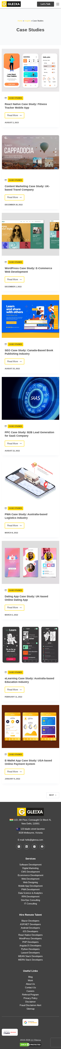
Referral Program (30, 994)
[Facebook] (42, 846)
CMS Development (30, 871)
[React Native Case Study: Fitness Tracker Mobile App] (30, 70)
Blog (30, 977)
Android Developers (30, 928)
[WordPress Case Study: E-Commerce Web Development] (30, 234)
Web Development (30, 879)
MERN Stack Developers (30, 959)
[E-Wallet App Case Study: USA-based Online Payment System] (30, 726)
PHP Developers (30, 942)
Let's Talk (45, 4)
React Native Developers (30, 935)
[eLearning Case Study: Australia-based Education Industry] (30, 644)
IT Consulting (30, 903)
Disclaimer (30, 1001)
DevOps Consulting (30, 900)
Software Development (30, 864)
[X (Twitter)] (19, 846)
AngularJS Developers (30, 945)
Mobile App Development (30, 886)
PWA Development (30, 889)
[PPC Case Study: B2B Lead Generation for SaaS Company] (30, 398)
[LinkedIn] (26, 846)
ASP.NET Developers (30, 924)
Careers (30, 991)
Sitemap (30, 1008)
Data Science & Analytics (30, 893)
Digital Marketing (30, 868)
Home (20, 21)
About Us (30, 984)
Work (30, 980)
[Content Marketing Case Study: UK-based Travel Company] (30, 152)
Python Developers (30, 949)
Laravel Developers (30, 952)
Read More (14, 116)
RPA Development (30, 896)
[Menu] (57, 4)
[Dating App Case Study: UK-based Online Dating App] (30, 562)
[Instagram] (34, 846)
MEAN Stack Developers (30, 956)
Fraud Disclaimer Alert (30, 1005)
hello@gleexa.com (34, 840)
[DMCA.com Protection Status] (30, 1044)
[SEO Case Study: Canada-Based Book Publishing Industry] (30, 316)
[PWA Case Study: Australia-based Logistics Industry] (30, 480)
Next (51, 795)
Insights (27, 21)
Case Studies (15, 98)
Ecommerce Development (30, 875)
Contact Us (30, 987)
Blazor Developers (30, 920)
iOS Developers (30, 931)
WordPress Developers (30, 938)
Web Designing (30, 882)
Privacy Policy (30, 998)
